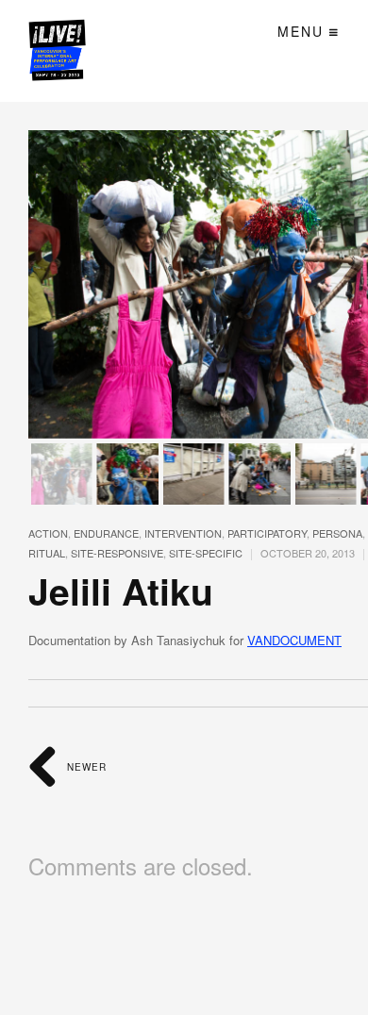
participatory (267, 533)
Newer (85, 767)
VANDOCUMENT (294, 640)
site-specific (206, 552)
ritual (46, 552)
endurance (106, 533)
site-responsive (117, 552)
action (48, 533)
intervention (183, 533)
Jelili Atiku (120, 590)
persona (337, 533)
